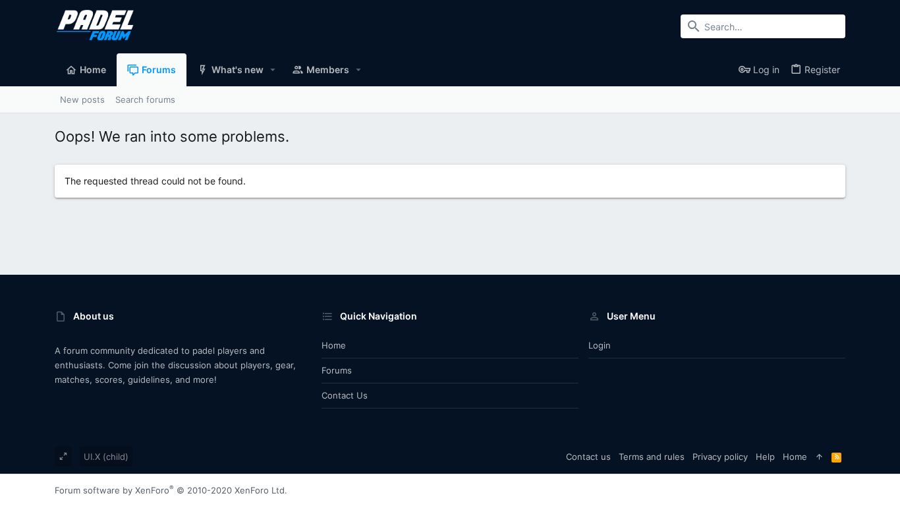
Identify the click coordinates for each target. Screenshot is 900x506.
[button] (273, 70)
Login (599, 345)
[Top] (819, 456)
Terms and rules (652, 456)
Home (334, 345)
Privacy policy (720, 456)
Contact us (345, 395)
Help (765, 456)
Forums (337, 370)
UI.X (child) (106, 456)
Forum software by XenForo (171, 490)
